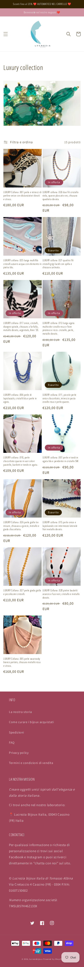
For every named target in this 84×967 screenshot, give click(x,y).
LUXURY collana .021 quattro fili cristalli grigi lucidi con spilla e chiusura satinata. (58, 264)
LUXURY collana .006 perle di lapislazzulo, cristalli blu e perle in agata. (20, 398)
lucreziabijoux (36, 959)
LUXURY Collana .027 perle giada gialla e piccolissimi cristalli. (22, 592)
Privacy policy (18, 753)
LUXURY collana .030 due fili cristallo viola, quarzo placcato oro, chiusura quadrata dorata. (61, 195)
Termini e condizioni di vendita (31, 763)
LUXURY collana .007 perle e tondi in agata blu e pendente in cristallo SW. (61, 459)
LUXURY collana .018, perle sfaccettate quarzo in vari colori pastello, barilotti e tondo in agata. (20, 461)
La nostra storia (20, 712)
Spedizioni (16, 732)
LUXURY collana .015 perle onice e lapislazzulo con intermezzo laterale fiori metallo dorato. (60, 526)
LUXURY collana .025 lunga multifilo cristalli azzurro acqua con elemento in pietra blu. (22, 264)
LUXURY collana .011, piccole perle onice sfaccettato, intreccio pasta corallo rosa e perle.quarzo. (59, 398)
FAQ (12, 742)
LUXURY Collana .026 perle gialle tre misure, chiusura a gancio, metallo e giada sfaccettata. (21, 526)
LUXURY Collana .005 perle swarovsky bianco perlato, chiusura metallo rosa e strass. (22, 662)
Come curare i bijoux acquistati (31, 722)
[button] (6, 34)
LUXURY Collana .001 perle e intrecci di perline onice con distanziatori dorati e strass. (22, 195)
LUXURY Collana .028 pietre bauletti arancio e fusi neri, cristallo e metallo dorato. (61, 594)
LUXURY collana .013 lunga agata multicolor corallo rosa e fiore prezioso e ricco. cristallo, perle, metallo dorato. (59, 328)
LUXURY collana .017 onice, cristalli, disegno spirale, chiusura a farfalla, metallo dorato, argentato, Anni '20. (21, 326)
